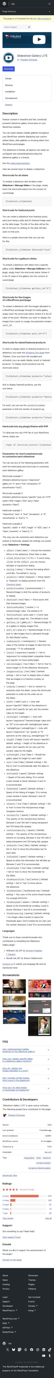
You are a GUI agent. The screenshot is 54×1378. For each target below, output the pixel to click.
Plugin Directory (9, 11)
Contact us (8, 964)
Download (8, 69)
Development (11, 98)
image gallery (29, 1158)
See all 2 (48, 1152)
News (5, 1280)
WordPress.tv (10, 1310)
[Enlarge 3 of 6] (22, 1012)
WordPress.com (11, 1318)
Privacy (6, 1289)
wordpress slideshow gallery (39, 1168)
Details (8, 78)
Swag (32, 1310)
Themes (32, 1280)
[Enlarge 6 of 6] (48, 1019)
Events (31, 1301)
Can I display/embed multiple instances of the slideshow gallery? (19, 1050)
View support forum (12, 1237)
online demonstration (20, 163)
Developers (8, 1306)
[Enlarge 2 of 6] (22, 999)
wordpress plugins (43, 1163)
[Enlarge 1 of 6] (22, 982)
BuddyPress (9, 1332)
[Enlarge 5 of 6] (48, 1003)
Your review (8, 1218)
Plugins (31, 1284)
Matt (6, 1323)
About (5, 1275)
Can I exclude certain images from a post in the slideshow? (16, 1079)
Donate (33, 1306)
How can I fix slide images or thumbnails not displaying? (16, 1088)
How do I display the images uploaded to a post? (15, 1069)
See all (48, 1218)
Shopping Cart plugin (35, 352)
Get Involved (34, 1297)
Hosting (6, 1284)
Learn (5, 1297)
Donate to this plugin (12, 1260)
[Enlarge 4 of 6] (48, 982)
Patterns (32, 1289)
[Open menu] (50, 4)
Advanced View (10, 1175)
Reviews (9, 85)
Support (8, 104)
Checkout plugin (13, 584)
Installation (10, 91)
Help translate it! (44, 19)
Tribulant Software (28, 59)
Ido (10, 1343)
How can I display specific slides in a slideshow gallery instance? (18, 1060)
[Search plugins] (29, 27)
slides (38, 1158)
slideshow (46, 1158)
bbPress (8, 1327)
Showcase (33, 1275)
